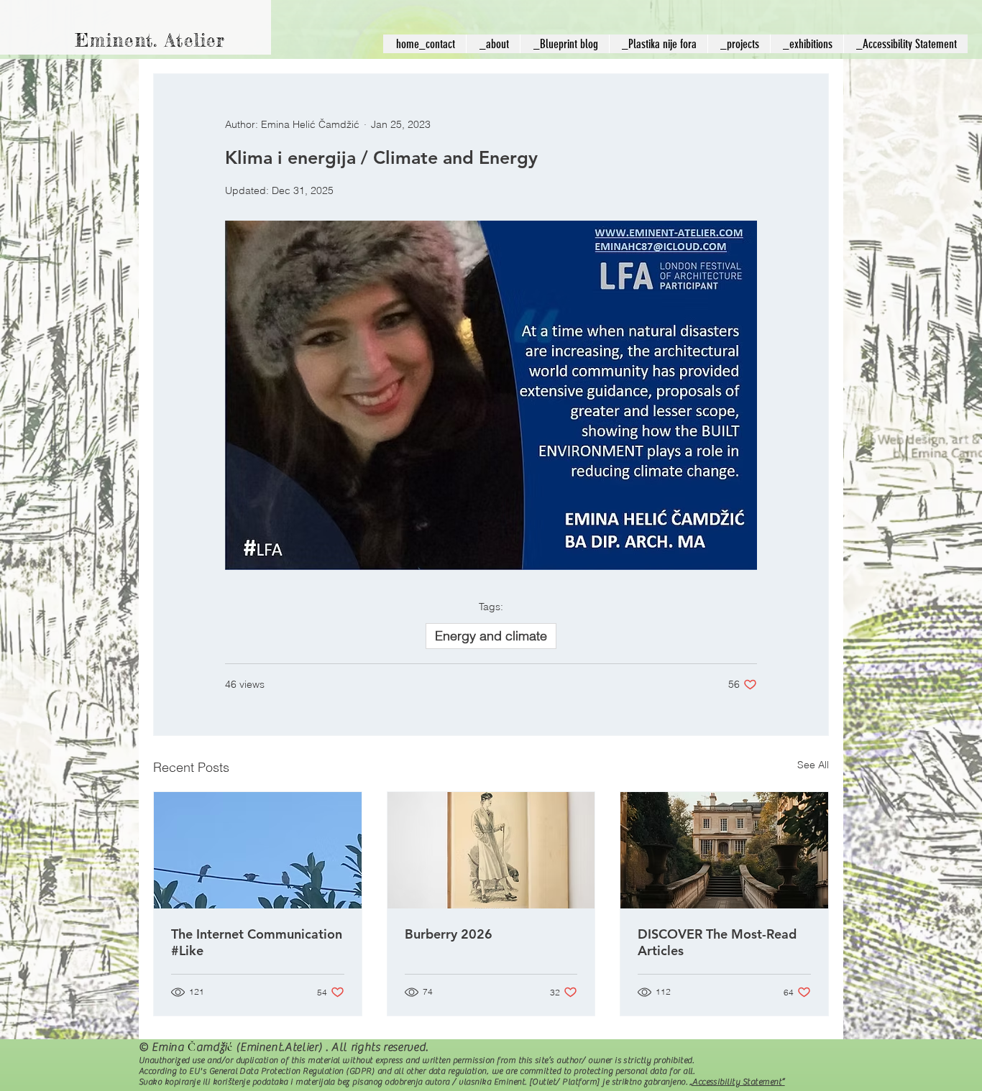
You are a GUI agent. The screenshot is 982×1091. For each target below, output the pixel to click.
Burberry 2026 (448, 934)
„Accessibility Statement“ (737, 1082)
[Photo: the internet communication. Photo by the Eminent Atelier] (258, 850)
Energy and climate (491, 635)
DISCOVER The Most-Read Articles (717, 942)
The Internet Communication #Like (256, 942)
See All (813, 764)
